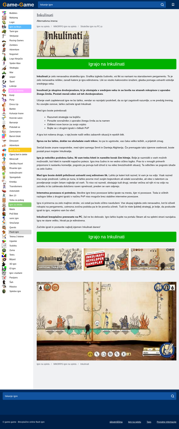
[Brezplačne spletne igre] (18, 4)
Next (172, 259)
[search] (162, 4)
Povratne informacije (166, 422)
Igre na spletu (134, 422)
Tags (149, 422)
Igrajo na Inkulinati (106, 64)
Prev (41, 259)
